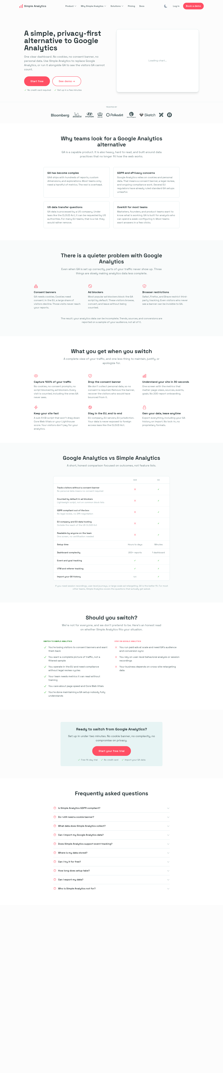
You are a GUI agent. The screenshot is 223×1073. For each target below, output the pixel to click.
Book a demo (193, 6)
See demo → (67, 81)
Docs (141, 6)
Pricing (131, 6)
